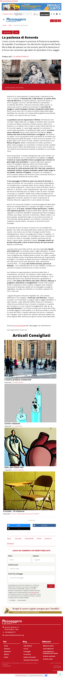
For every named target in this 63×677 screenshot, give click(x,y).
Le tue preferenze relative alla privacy (35, 675)
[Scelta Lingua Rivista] (59, 20)
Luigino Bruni (18, 426)
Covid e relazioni (12, 423)
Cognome (36, 556)
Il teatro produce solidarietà (17, 379)
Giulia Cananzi (17, 514)
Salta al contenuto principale (9, 1)
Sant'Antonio (7, 32)
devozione (29, 539)
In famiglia (27, 651)
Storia (6, 646)
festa (39, 539)
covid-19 (47, 539)
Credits (52, 663)
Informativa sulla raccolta (21, 675)
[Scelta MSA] (3, 20)
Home (5, 25)
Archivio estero (48, 659)
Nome (10, 556)
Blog (25, 641)
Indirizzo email (13, 565)
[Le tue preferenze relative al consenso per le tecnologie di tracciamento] (60, 674)
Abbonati (46, 641)
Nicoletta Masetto (34, 514)
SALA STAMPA (45, 14)
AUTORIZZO (12, 600)
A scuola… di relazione (13, 511)
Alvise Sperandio (19, 470)
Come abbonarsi (48, 649)
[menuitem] (11, 649)
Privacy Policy (58, 663)
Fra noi (26, 649)
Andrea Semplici (22, 57)
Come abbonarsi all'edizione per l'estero (50, 652)
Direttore (7, 649)
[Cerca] (55, 20)
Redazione (7, 651)
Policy (54, 667)
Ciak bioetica (28, 646)
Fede (10, 25)
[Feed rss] (59, 14)
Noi (4, 641)
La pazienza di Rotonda (20, 25)
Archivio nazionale (49, 656)
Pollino (18, 539)
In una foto (27, 654)
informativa (33, 592)
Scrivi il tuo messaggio (15, 574)
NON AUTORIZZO (22, 600)
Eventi (6, 657)
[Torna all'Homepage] (16, 20)
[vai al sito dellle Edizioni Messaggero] (36, 14)
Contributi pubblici (56, 670)
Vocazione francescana (31, 660)
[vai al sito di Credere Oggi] (28, 14)
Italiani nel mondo (30, 657)
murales (10, 544)
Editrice (6, 654)
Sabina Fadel (24, 514)
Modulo (59, 667)
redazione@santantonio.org (14, 635)
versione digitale (19, 326)
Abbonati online (48, 646)
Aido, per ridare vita (13, 467)
